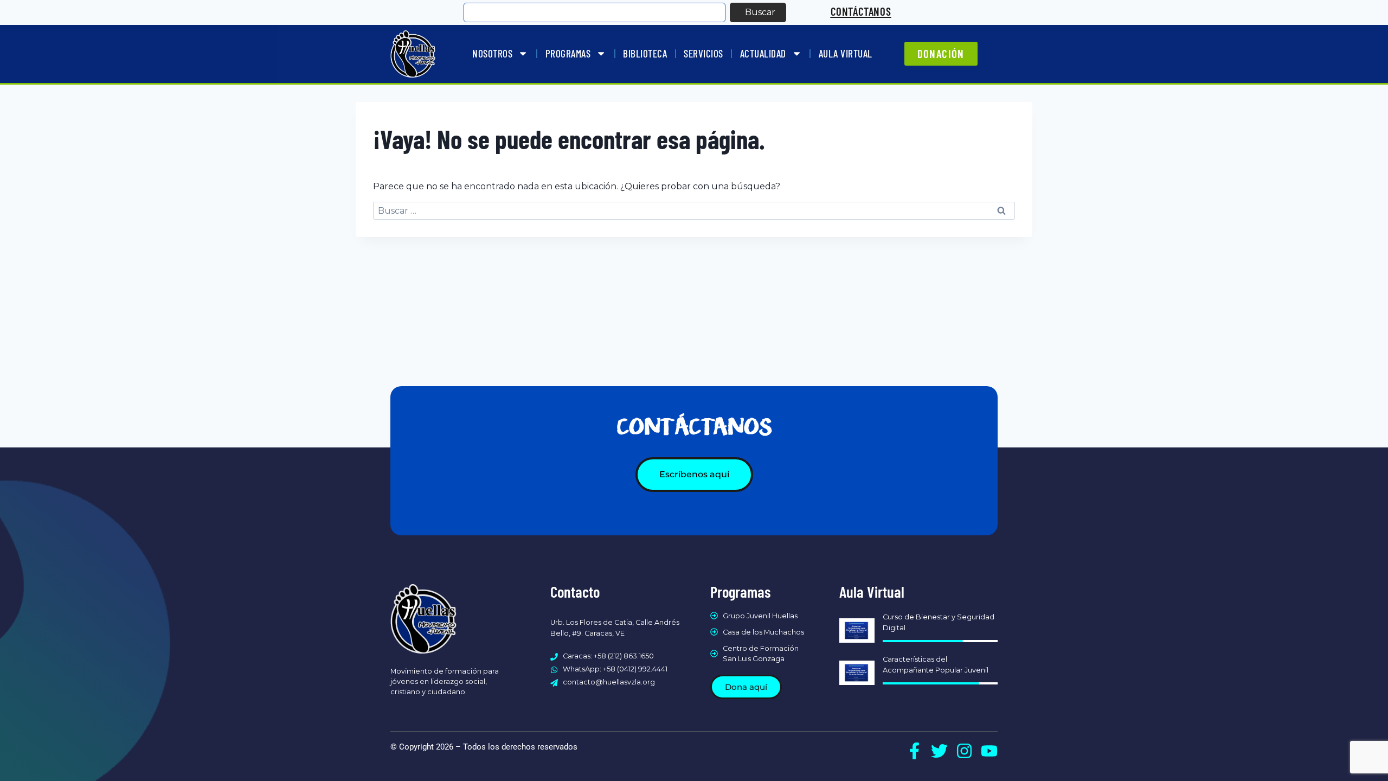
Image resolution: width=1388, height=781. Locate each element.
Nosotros (492, 53)
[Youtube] (989, 750)
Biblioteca (645, 53)
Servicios (703, 53)
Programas (568, 53)
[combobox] (594, 12)
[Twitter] (939, 750)
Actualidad (763, 53)
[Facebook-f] (914, 750)
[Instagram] (964, 750)
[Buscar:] (694, 211)
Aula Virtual (845, 53)
